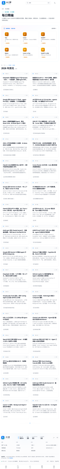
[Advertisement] (30, 444)
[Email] (56, 464)
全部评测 (52, 28)
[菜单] (56, 2)
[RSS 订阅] (52, 464)
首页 (3, 9)
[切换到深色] (53, 2)
